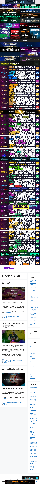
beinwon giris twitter (33, 406)
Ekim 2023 (32, 374)
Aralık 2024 (32, 351)
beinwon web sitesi (33, 443)
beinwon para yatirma (33, 424)
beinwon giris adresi (33, 403)
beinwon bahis (32, 388)
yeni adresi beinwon (32, 468)
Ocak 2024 (32, 369)
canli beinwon (32, 451)
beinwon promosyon (34, 428)
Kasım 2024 (32, 353)
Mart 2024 (32, 366)
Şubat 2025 (32, 348)
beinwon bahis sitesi (33, 391)
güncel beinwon (33, 461)
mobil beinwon (33, 466)
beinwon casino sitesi (33, 400)
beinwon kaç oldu (33, 420)
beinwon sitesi (33, 435)
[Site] (20, 68)
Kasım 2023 (32, 373)
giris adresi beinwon (34, 456)
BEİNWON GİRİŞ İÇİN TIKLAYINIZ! (20, 40)
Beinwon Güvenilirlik (34, 307)
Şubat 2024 (32, 368)
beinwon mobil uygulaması (14, 402)
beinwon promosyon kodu (34, 430)
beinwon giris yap (33, 408)
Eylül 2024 (32, 356)
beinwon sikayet (32, 433)
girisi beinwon (31, 457)
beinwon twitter (33, 442)
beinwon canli (32, 395)
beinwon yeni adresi (33, 447)
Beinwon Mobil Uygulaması (12, 369)
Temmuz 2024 (33, 359)
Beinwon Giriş (33, 412)
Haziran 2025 (32, 344)
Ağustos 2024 (32, 358)
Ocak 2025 (32, 349)
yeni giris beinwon (33, 470)
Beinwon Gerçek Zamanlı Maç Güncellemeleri (33, 314)
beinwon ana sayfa (6, 360)
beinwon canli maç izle (33, 399)
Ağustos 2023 (32, 378)
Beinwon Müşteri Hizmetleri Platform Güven (33, 302)
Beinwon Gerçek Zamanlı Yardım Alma (33, 310)
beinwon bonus (33, 393)
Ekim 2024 (32, 354)
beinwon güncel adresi (33, 415)
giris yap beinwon (32, 458)
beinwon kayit (33, 418)
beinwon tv (32, 440)
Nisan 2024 (32, 364)
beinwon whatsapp (16, 316)
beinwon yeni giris (33, 449)
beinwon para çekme (33, 426)
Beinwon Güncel (33, 414)
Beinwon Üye (7, 283)
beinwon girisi (32, 404)
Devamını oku (8, 312)
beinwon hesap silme (6, 402)
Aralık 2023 (32, 371)
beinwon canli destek (33, 397)
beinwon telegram (33, 439)
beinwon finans (5, 316)
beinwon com (32, 401)
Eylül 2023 (32, 376)
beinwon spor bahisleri (32, 438)
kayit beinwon (32, 464)
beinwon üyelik (33, 450)
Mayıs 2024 (32, 363)
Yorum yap (5, 317)
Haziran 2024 (32, 361)
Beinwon (4, 315)
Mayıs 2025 (32, 346)
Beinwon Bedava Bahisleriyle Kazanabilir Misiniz (13, 325)
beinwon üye (10, 316)
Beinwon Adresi (33, 387)
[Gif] (20, 112)
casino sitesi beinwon (33, 454)
